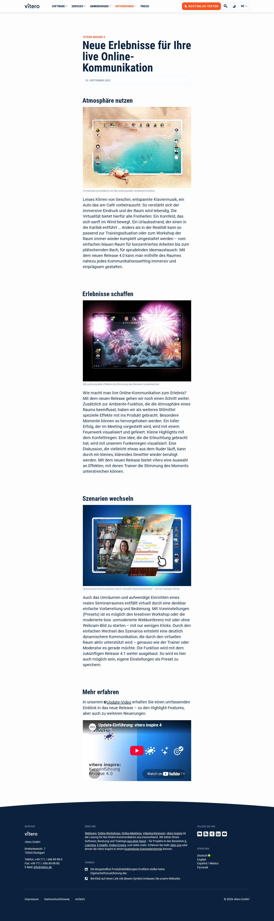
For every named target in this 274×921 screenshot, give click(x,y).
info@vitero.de (42, 867)
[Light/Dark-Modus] (234, 6)
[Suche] (225, 6)
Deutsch (202, 855)
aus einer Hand (136, 841)
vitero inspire (174, 833)
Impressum (32, 899)
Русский (202, 867)
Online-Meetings (132, 833)
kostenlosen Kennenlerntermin (143, 849)
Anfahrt (80, 899)
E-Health (102, 845)
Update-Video (119, 702)
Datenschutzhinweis (57, 899)
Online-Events (117, 845)
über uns (175, 845)
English (201, 859)
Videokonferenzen (154, 833)
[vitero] (32, 6)
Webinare (90, 833)
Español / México (207, 863)
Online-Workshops (109, 833)
